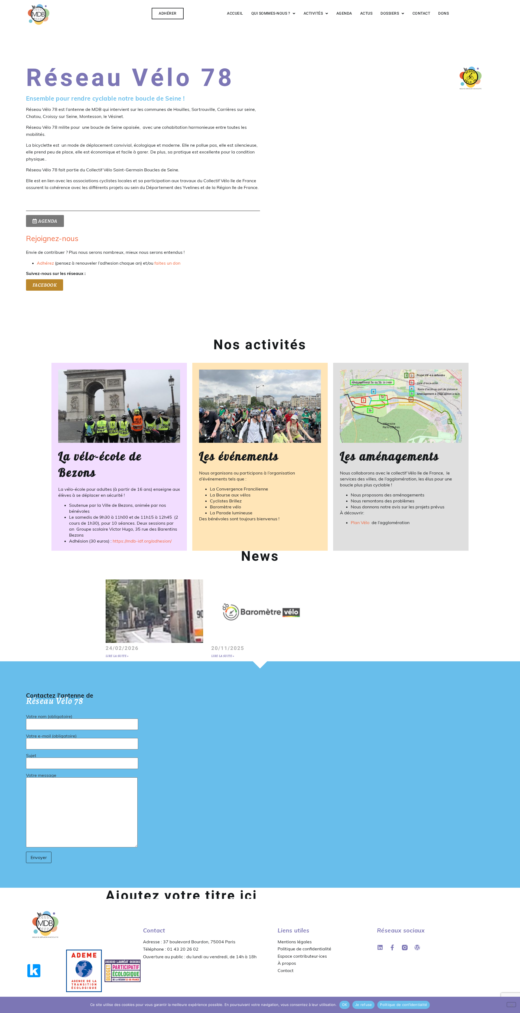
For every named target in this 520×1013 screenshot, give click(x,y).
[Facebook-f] (392, 947)
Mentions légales (295, 941)
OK (344, 1004)
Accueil (235, 13)
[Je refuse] (511, 1004)
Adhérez (45, 263)
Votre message (41, 775)
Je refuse (363, 1004)
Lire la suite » (117, 656)
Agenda (344, 13)
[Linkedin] (380, 947)
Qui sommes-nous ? (270, 13)
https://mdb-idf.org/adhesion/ (142, 541)
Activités (313, 13)
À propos (287, 963)
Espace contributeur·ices (302, 956)
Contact (421, 13)
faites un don (167, 263)
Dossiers (390, 13)
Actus (366, 13)
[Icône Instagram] (405, 947)
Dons (443, 13)
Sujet (31, 755)
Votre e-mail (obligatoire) (51, 736)
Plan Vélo (360, 522)
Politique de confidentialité (304, 948)
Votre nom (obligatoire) (49, 716)
